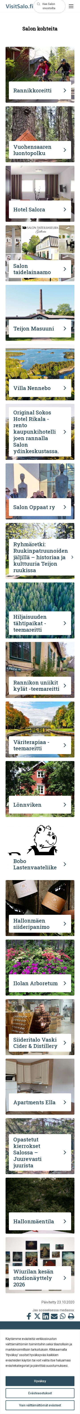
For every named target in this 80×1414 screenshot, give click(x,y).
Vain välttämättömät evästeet (40, 1405)
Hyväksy (40, 1381)
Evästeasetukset (40, 1393)
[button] (49, 6)
